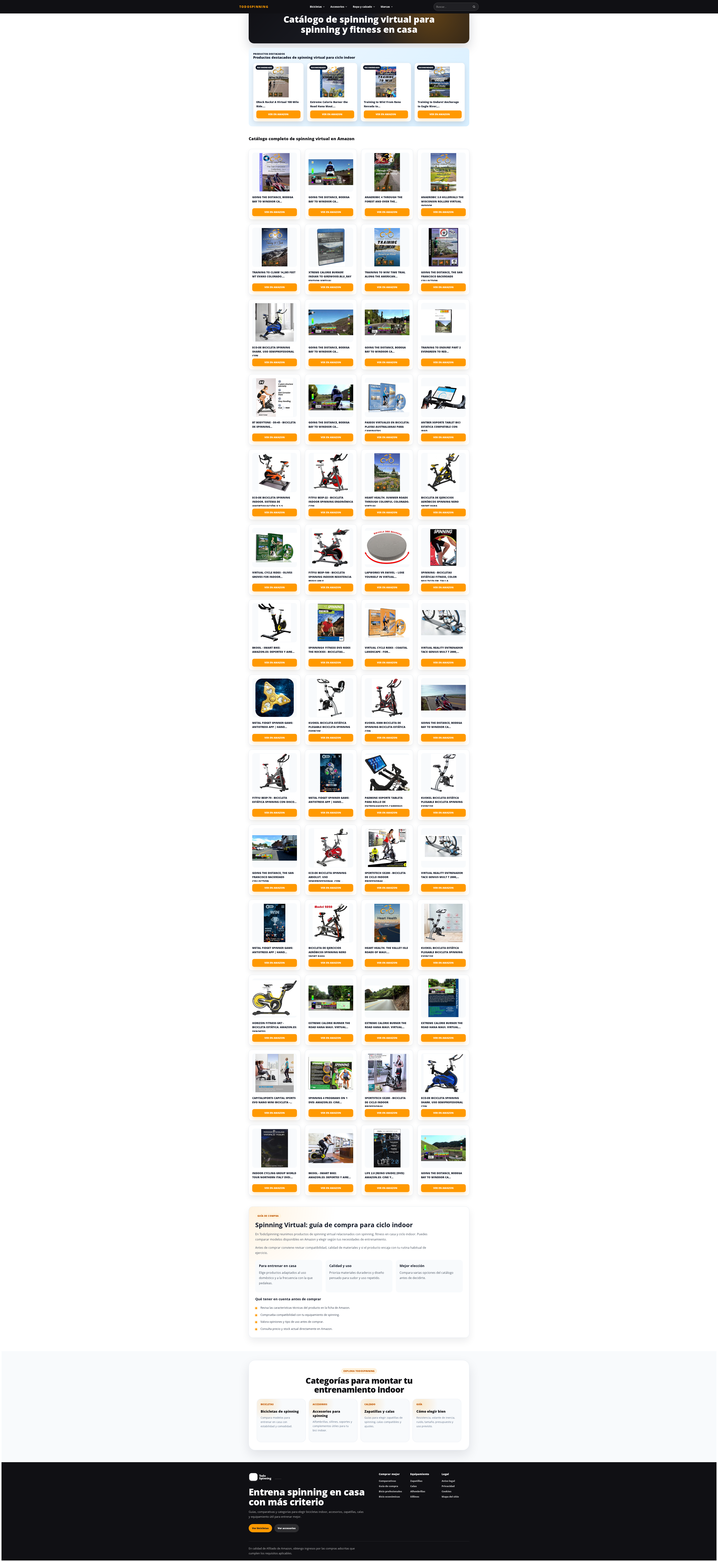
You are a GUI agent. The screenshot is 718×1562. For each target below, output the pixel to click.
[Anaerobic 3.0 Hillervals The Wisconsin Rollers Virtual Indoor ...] (443, 172)
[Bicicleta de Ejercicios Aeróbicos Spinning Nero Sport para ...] (443, 472)
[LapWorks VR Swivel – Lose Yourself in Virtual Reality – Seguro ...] (387, 547)
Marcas (385, 6)
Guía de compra (388, 1486)
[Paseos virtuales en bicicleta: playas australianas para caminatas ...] (387, 397)
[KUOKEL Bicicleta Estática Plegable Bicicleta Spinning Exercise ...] (331, 697)
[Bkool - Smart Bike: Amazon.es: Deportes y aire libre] (274, 622)
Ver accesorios (287, 1528)
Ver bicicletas (260, 1528)
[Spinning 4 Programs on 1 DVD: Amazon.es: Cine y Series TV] (331, 1073)
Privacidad (448, 1486)
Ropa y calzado (362, 6)
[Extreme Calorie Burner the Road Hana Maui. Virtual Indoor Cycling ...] (331, 998)
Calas (413, 1486)
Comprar (274, 212)
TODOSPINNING (254, 7)
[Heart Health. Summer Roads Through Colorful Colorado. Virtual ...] (387, 472)
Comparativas (387, 1481)
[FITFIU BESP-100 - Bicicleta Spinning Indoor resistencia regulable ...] (331, 547)
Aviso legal (448, 1481)
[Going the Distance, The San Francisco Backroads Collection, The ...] (443, 247)
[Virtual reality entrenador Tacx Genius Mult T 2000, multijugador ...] (443, 622)
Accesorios (337, 6)
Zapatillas (416, 1481)
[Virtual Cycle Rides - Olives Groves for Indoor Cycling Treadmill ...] (274, 547)
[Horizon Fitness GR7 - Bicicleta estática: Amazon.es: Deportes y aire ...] (274, 998)
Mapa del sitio (450, 1496)
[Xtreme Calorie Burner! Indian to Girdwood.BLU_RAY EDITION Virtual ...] (331, 247)
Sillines (414, 1496)
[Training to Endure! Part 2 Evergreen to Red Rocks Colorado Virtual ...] (443, 322)
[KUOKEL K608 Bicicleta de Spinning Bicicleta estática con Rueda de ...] (387, 697)
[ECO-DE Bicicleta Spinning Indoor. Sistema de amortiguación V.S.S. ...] (274, 472)
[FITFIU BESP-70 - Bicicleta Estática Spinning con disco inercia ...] (274, 772)
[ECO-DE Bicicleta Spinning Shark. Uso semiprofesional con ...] (274, 322)
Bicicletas (316, 6)
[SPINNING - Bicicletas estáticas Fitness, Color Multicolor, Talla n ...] (443, 547)
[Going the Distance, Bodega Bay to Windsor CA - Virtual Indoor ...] (274, 172)
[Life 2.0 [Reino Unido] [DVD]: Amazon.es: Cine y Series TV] (387, 1148)
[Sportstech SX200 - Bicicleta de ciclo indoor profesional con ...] (387, 848)
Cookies (446, 1491)
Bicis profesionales (390, 1491)
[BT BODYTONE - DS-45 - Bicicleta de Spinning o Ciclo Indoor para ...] (274, 397)
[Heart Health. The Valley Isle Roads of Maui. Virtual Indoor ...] (387, 923)
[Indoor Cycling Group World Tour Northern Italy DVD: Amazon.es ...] (274, 1148)
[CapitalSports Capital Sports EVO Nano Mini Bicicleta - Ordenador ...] (274, 1073)
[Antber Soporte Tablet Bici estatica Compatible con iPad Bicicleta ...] (443, 397)
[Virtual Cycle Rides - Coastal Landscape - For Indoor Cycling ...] (387, 622)
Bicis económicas (389, 1496)
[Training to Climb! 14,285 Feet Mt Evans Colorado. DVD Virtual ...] (274, 247)
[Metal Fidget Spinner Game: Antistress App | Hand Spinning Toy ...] (274, 697)
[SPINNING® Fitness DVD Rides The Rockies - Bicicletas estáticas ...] (331, 622)
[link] (278, 92)
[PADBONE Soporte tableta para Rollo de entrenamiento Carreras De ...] (387, 772)
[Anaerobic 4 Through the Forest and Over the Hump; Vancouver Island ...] (387, 172)
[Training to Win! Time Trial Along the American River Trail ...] (387, 247)
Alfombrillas (417, 1491)
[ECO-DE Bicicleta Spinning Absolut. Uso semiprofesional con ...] (331, 848)
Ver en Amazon (278, 114)
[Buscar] (474, 6)
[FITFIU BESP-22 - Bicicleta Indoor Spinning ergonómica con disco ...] (331, 472)
